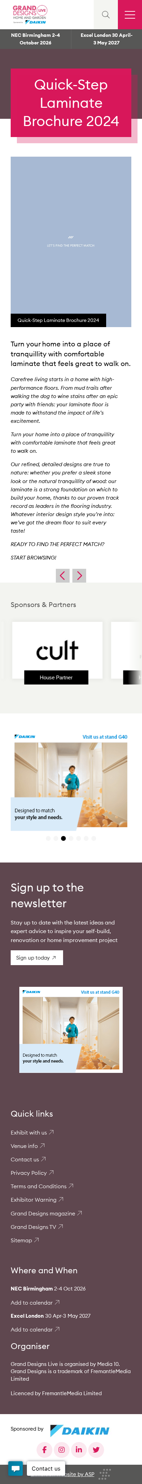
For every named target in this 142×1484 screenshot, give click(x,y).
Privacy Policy (29, 1172)
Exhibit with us (29, 1132)
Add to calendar (32, 1302)
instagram (62, 1450)
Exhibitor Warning (34, 1199)
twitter (96, 1450)
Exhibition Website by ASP (62, 1474)
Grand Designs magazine (43, 1213)
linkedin (79, 1450)
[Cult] (45, 650)
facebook (44, 1450)
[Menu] (130, 14)
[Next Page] (79, 576)
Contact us (25, 1159)
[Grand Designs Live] (29, 14)
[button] (48, 838)
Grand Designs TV (33, 1226)
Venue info (24, 1145)
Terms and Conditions (39, 1186)
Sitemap (21, 1240)
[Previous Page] (63, 576)
